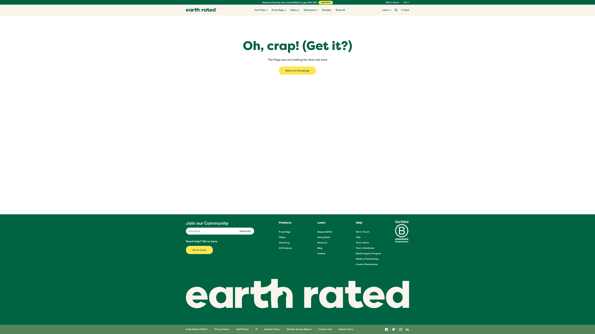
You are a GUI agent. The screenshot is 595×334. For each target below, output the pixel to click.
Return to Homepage (297, 70)
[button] (261, 10)
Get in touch (392, 2)
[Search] (396, 10)
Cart (406, 10)
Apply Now (326, 2)
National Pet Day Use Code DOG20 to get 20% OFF (289, 2)
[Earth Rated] (201, 10)
